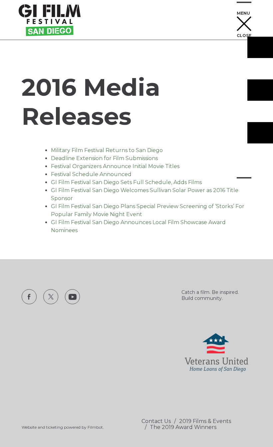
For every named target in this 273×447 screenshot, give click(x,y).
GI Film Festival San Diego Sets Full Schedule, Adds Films (126, 182)
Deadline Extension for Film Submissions (104, 158)
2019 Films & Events (205, 421)
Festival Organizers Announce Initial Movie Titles (115, 166)
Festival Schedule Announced (91, 174)
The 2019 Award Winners (183, 427)
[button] (244, 20)
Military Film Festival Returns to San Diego (107, 150)
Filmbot (95, 427)
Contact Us (156, 421)
